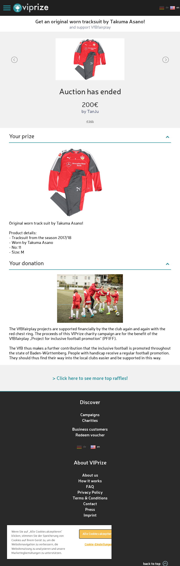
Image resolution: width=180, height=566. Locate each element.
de (167, 7)
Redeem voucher (90, 434)
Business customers (90, 429)
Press (90, 509)
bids (90, 121)
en (177, 7)
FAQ (90, 486)
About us (90, 475)
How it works (90, 480)
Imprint (90, 515)
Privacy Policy (90, 492)
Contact (90, 503)
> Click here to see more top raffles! (90, 378)
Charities (90, 420)
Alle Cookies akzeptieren (99, 534)
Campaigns (90, 414)
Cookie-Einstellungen (99, 544)
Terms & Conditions (90, 498)
